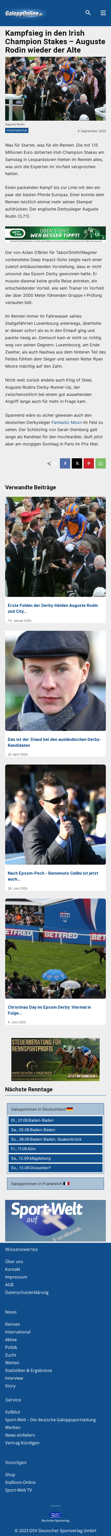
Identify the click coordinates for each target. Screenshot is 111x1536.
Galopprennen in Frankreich (37, 1183)
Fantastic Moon (67, 422)
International (17, 130)
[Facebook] (65, 463)
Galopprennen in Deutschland (39, 1109)
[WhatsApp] (101, 463)
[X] (77, 463)
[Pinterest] (89, 463)
